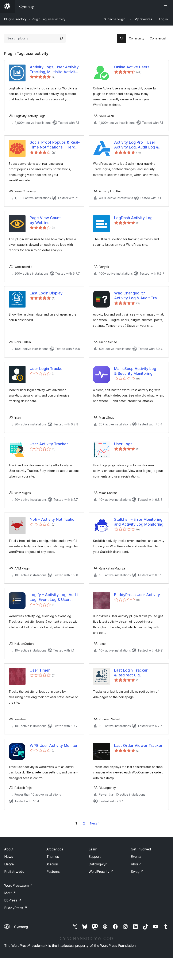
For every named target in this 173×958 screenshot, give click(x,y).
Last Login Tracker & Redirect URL (131, 672)
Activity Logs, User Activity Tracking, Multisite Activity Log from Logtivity (54, 69)
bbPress (12, 900)
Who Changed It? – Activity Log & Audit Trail (136, 295)
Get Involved (141, 849)
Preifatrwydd (14, 871)
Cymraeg (21, 927)
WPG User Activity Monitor (54, 745)
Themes (52, 856)
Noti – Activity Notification (53, 519)
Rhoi (136, 864)
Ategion (52, 864)
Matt (10, 893)
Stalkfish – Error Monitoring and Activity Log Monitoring (138, 521)
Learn (93, 849)
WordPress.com (18, 885)
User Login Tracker (47, 368)
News (8, 856)
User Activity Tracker (49, 444)
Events (136, 856)
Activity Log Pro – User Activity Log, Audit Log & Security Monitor (136, 145)
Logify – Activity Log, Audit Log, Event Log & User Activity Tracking (54, 597)
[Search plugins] (61, 38)
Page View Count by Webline (45, 220)
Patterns (53, 871)
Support (95, 856)
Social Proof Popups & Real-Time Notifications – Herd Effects (55, 145)
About (9, 849)
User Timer (40, 670)
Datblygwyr (98, 864)
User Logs (123, 444)
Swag (137, 871)
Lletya (9, 864)
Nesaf (94, 823)
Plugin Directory (15, 19)
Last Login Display (46, 293)
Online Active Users (132, 67)
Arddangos (54, 849)
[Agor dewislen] (166, 6)
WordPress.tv (101, 871)
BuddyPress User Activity (137, 594)
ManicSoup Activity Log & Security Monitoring (135, 371)
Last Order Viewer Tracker (138, 745)
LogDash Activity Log (133, 218)
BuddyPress (15, 908)
